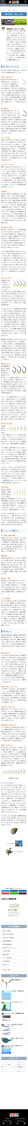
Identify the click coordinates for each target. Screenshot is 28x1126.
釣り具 (9, 1066)
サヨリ (25, 1069)
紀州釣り (23, 1062)
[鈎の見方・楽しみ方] (17, 555)
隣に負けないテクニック (9, 947)
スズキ (6, 1069)
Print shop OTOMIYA (20, 1118)
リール (12, 1064)
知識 (9, 1064)
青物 (14, 1071)
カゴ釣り (9, 1071)
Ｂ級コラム (6, 964)
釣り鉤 (15, 1066)
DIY (2, 1071)
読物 (18, 1064)
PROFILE (7, 1118)
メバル (16, 1062)
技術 (19, 1071)
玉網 (16, 1071)
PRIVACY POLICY (7, 1121)
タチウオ (15, 1064)
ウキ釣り (19, 1066)
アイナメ (19, 1069)
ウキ (21, 1071)
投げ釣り (24, 1066)
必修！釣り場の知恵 (8, 937)
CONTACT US (20, 1121)
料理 (2, 1066)
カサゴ (10, 1062)
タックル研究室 (7, 958)
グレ (12, 1071)
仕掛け (12, 1066)
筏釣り (21, 1064)
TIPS (22, 1069)
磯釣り (19, 1062)
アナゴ (6, 1071)
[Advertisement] (14, 872)
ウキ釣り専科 (6, 951)
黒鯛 (7, 1064)
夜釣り (11, 1069)
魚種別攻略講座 (7, 941)
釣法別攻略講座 (7, 944)
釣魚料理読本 (6, 961)
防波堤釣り (6, 1066)
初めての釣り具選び (8, 934)
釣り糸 (23, 1071)
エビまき (4, 1064)
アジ (9, 1069)
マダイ (2, 1062)
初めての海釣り (7, 931)
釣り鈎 (25, 1064)
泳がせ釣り (6, 1062)
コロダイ (13, 1062)
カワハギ (3, 1069)
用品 (4, 1071)
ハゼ (13, 1069)
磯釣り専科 (6, 954)
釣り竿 (16, 1069)
